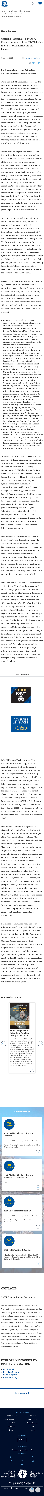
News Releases (24, 11)
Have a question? (22, 1393)
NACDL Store (32, 1419)
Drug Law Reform (11, 1372)
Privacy (17, 1488)
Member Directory (11, 1419)
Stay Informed (12, 11)
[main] (22, 704)
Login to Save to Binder (32, 58)
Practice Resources (33, 1423)
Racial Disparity (10, 1375)
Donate (22, 1440)
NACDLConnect (11, 1416)
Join (33, 1426)
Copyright (6, 1488)
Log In (33, 1430)
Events (11, 1430)
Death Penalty (9, 1369)
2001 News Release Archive (10, 14)
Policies (27, 1488)
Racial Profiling (10, 1377)
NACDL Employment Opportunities (22, 1450)
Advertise (33, 1416)
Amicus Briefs (11, 1423)
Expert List (11, 1426)
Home (3, 11)
